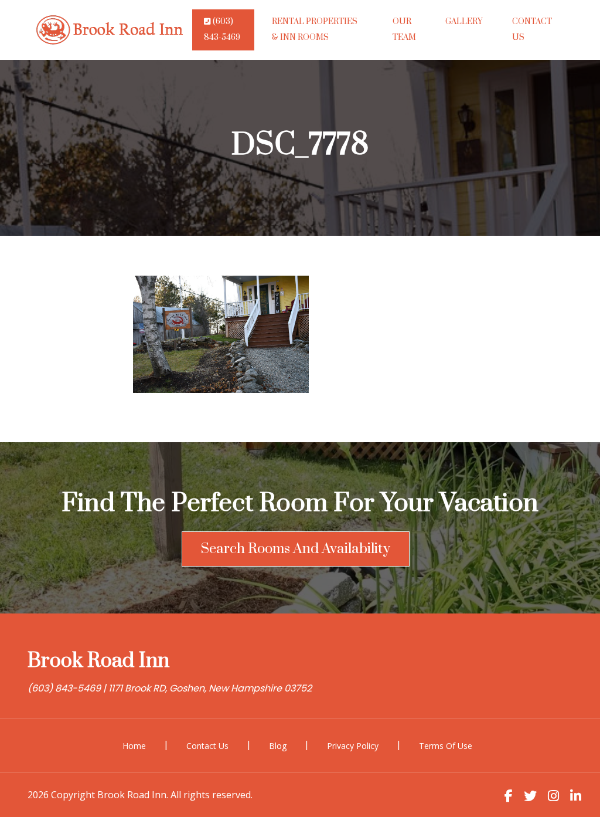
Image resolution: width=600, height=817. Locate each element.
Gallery (464, 21)
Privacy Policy (353, 745)
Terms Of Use (445, 745)
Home (134, 745)
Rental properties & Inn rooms (314, 29)
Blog (278, 745)
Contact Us (532, 29)
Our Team (404, 29)
